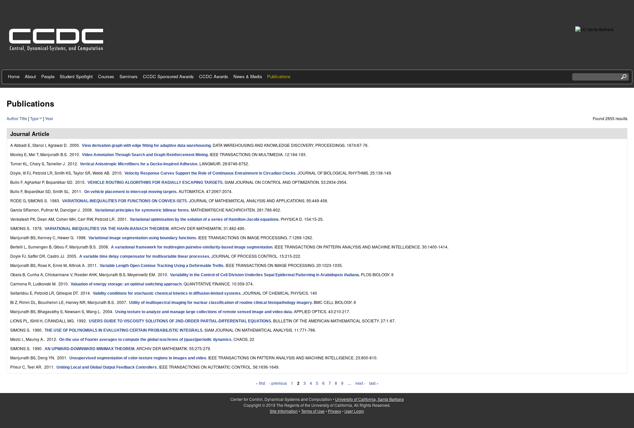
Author (12, 118)
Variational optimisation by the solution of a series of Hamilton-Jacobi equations (204, 219)
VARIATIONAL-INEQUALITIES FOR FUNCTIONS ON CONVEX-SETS (124, 201)
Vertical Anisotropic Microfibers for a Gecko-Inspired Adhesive (138, 164)
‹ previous (278, 383)
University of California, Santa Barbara (369, 399)
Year (49, 118)
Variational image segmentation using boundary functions (142, 238)
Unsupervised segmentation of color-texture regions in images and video (137, 358)
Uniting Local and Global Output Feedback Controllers (106, 367)
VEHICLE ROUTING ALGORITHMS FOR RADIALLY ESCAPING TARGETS (155, 182)
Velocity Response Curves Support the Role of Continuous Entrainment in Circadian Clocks (210, 173)
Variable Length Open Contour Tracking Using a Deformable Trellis (162, 265)
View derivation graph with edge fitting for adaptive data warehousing (146, 145)
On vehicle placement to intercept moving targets (130, 191)
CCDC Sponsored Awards (168, 76)
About (30, 76)
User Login (354, 411)
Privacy (334, 411)
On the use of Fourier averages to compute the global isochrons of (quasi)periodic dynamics (145, 339)
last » (374, 383)
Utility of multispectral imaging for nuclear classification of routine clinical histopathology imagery (220, 302)
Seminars (129, 76)
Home (13, 76)
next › (360, 383)
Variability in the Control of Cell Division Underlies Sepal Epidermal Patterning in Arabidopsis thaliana (264, 275)
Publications (279, 76)
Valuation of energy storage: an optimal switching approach (126, 284)
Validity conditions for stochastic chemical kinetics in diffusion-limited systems (167, 293)
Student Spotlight (76, 76)
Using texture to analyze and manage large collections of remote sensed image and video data (203, 312)
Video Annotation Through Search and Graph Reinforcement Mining (145, 154)
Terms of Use (313, 411)
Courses (106, 76)
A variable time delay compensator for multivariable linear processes (144, 256)
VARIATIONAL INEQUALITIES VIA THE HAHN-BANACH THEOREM (107, 228)
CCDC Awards (213, 76)
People (47, 76)
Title (23, 118)
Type (34, 118)
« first (260, 383)
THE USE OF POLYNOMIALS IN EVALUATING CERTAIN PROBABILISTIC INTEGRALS (123, 330)
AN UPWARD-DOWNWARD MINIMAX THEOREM (89, 348)
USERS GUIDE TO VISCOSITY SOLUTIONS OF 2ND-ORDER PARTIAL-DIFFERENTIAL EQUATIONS (180, 321)
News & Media (247, 76)
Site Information (284, 411)
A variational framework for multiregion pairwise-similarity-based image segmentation (191, 247)
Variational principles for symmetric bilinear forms (142, 210)
